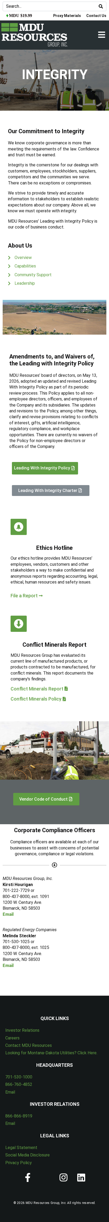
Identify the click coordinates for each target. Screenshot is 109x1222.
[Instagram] (63, 1177)
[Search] (101, 6)
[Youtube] (45, 1177)
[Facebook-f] (27, 1177)
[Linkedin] (81, 1177)
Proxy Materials (67, 16)
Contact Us (96, 16)
